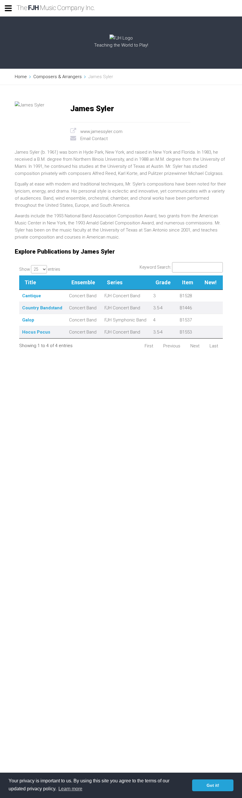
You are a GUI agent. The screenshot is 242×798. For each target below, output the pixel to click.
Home (21, 76)
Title (30, 282)
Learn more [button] (70, 788)
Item (187, 282)
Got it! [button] (213, 785)
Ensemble (83, 282)
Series (114, 282)
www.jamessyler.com (101, 131)
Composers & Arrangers (57, 76)
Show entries (39, 269)
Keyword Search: (155, 267)
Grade (163, 282)
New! (211, 282)
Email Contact (94, 138)
